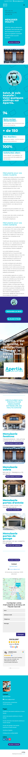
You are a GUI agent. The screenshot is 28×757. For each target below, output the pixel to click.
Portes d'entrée (13, 509)
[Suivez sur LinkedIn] (4, 739)
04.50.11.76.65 (14, 42)
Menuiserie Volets (13, 476)
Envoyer (21, 634)
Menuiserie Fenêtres (13, 443)
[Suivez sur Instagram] (10, 739)
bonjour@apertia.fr (14, 569)
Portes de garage (13, 545)
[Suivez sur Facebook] (7, 739)
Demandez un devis (14, 311)
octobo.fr (23, 753)
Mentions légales (7, 730)
